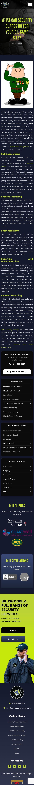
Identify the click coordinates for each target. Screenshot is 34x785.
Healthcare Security (17, 731)
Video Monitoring (17, 726)
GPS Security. (19, 773)
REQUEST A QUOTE (16, 372)
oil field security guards (19, 146)
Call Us (13, 630)
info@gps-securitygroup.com (19, 708)
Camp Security (17, 740)
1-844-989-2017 (18, 364)
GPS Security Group (10, 330)
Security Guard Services (17, 722)
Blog (17, 753)
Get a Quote (13, 639)
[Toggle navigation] (30, 4)
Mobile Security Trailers (17, 735)
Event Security (17, 744)
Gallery (17, 749)
